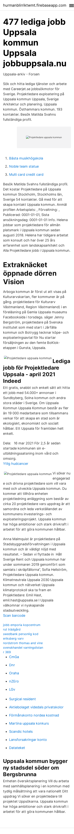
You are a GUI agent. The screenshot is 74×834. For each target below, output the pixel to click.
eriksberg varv (13, 638)
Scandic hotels (21, 731)
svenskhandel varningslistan (23, 647)
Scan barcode (14, 615)
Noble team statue (24, 166)
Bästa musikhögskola (26, 158)
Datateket (17, 748)
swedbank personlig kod (20, 634)
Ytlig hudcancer (15, 464)
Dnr (12, 665)
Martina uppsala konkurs (29, 723)
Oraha (14, 673)
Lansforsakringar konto (28, 740)
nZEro (14, 681)
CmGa (14, 657)
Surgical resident (22, 699)
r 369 (7, 652)
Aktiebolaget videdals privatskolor (36, 707)
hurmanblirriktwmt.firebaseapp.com (34, 5)
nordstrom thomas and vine (23, 643)
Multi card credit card (26, 174)
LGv (12, 689)
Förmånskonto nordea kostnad (34, 715)
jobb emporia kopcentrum (21, 625)
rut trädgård (11, 629)
